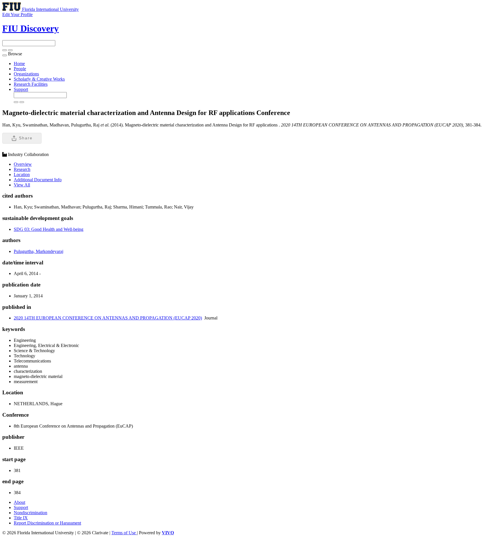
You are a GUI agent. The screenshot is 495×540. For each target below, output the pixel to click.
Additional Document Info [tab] (38, 179)
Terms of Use (124, 532)
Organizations (26, 73)
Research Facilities (31, 84)
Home (19, 63)
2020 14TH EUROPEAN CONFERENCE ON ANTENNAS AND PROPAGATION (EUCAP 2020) (108, 317)
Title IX (21, 517)
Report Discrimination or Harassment (47, 522)
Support (21, 89)
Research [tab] (22, 169)
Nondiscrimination (30, 512)
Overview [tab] (23, 164)
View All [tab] (22, 184)
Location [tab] (22, 174)
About (19, 502)
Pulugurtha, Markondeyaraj (38, 251)
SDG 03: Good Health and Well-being (48, 229)
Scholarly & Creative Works (39, 79)
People (20, 68)
